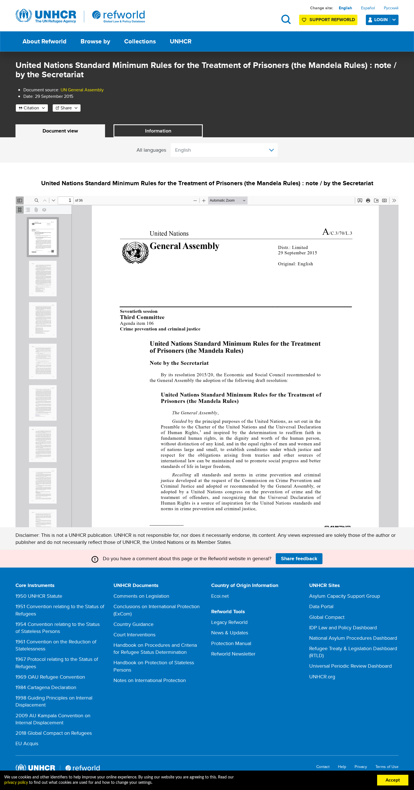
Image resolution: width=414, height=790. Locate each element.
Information (158, 130)
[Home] (80, 16)
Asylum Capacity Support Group (344, 595)
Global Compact (326, 617)
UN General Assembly (82, 90)
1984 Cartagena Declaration (45, 687)
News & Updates (229, 632)
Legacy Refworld (229, 622)
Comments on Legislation (141, 595)
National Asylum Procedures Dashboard (353, 637)
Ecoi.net (220, 595)
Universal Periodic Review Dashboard (350, 665)
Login (381, 19)
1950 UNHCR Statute (38, 595)
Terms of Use (387, 766)
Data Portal (321, 606)
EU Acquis (26, 743)
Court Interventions (134, 634)
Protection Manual (231, 643)
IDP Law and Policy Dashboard (343, 627)
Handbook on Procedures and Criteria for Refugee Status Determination (155, 648)
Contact (323, 766)
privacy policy (16, 783)
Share (66, 108)
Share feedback (299, 558)
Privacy (361, 766)
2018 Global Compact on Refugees (53, 732)
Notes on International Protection (149, 680)
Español (368, 8)
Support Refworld (332, 19)
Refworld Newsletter (233, 653)
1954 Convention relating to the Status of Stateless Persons (57, 628)
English (345, 8)
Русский (391, 8)
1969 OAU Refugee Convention (50, 676)
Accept (393, 780)
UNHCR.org (322, 676)
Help (342, 766)
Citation (31, 108)
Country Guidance (133, 624)
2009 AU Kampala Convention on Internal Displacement (52, 719)
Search (286, 19)
